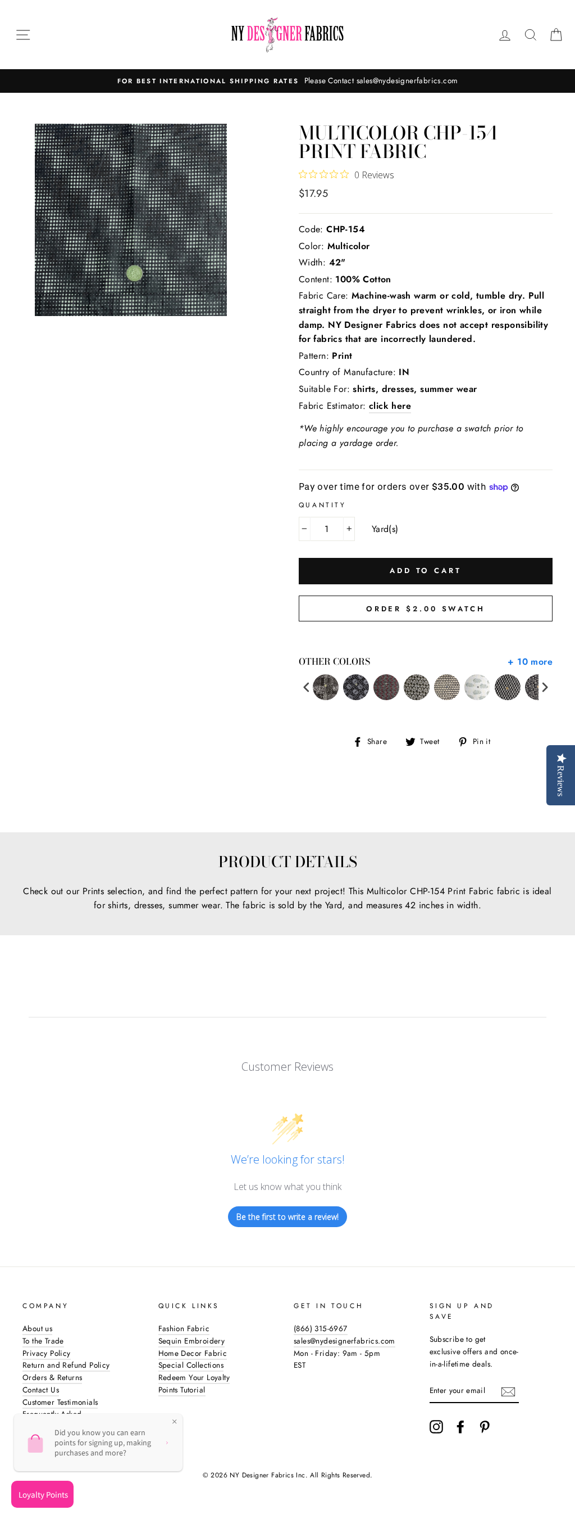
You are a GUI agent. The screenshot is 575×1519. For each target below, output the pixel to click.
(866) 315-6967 (321, 1328)
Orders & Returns (52, 1377)
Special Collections (191, 1365)
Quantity (322, 505)
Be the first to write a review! (287, 1216)
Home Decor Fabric (192, 1353)
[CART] (556, 35)
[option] (287, 81)
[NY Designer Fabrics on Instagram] (436, 1427)
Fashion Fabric (184, 1328)
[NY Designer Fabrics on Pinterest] (484, 1427)
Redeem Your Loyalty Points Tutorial (194, 1383)
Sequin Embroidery (191, 1340)
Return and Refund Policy (66, 1365)
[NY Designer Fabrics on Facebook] (460, 1427)
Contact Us (40, 1389)
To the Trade (43, 1340)
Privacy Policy (46, 1353)
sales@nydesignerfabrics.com (344, 1340)
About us (37, 1328)
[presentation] (306, 687)
